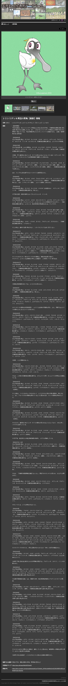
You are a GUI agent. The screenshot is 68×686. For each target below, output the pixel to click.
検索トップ (6, 24)
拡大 (34, 101)
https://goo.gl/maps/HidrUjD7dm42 (22, 665)
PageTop (64, 677)
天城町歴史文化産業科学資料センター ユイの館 (54, 680)
